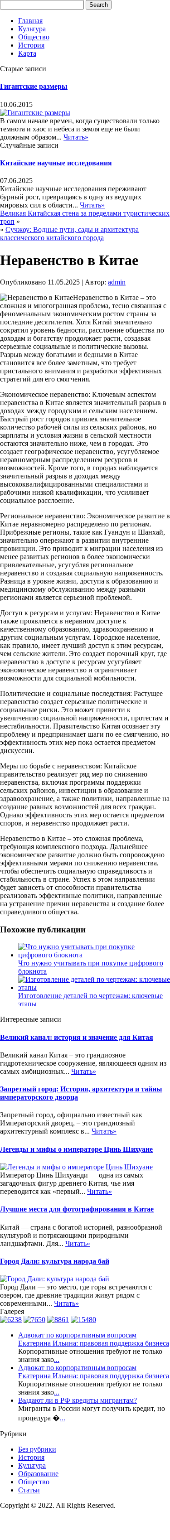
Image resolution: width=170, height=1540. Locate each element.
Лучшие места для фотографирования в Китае (77, 1209)
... (56, 1359)
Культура (32, 29)
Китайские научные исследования (56, 163)
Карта (27, 53)
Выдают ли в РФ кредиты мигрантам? (77, 1400)
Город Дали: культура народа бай (54, 1261)
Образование (38, 1473)
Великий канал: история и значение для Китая (76, 1037)
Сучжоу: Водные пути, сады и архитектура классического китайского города (69, 233)
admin (117, 282)
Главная (30, 20)
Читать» (75, 137)
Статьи (29, 1490)
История (31, 45)
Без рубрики (37, 1449)
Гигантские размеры (34, 86)
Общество (33, 37)
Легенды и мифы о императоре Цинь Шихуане (76, 1149)
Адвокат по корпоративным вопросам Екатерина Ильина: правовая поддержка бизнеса (93, 1339)
